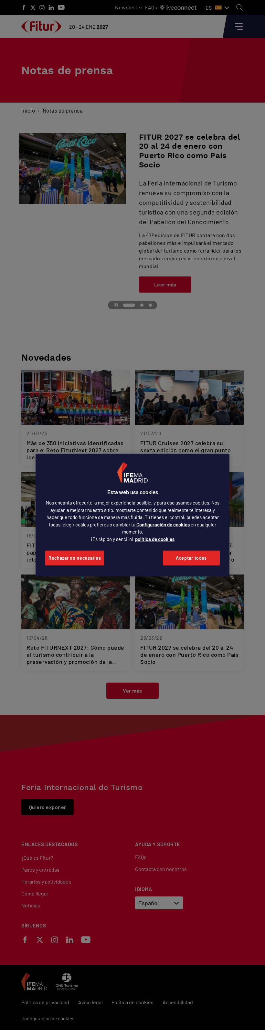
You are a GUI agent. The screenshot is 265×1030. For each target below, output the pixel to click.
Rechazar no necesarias (74, 558)
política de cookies (155, 539)
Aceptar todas (191, 558)
